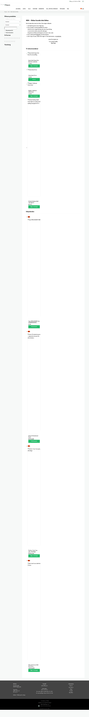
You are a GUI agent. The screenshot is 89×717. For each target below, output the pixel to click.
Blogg (71, 689)
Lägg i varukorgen (34, 65)
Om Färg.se (71, 687)
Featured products (9, 32)
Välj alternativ (34, 326)
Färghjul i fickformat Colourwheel (32, 91)
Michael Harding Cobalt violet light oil (33, 202)
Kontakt (71, 690)
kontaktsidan (58, 36)
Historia (71, 685)
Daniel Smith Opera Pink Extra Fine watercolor (33, 61)
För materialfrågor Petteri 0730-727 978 (44, 693)
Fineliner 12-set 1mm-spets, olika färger (33, 551)
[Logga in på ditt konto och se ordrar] (83, 1)
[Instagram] (72, 695)
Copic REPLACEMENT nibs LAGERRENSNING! (34, 321)
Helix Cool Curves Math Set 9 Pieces (33, 665)
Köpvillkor (71, 692)
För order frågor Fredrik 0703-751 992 (44, 691)
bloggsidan (38, 34)
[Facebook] (70, 695)
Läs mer (34, 79)
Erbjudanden (9, 30)
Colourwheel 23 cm (32, 75)
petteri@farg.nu (44, 685)
